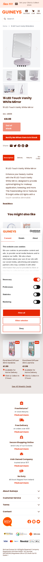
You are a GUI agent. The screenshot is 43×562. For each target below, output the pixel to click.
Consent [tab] (7, 238)
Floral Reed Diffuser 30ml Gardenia (11, 361)
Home (5, 26)
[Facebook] (29, 521)
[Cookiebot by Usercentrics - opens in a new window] (30, 231)
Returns (29, 158)
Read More (8, 203)
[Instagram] (34, 521)
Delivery (20, 158)
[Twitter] (38, 521)
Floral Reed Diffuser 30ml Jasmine (30, 361)
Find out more (21, 415)
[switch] (36, 287)
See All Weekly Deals (21, 386)
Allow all (21, 313)
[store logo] (12, 12)
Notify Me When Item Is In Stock (21, 137)
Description (8, 158)
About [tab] (35, 238)
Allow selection (21, 320)
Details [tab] (21, 238)
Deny (21, 328)
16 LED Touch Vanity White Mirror (22, 26)
